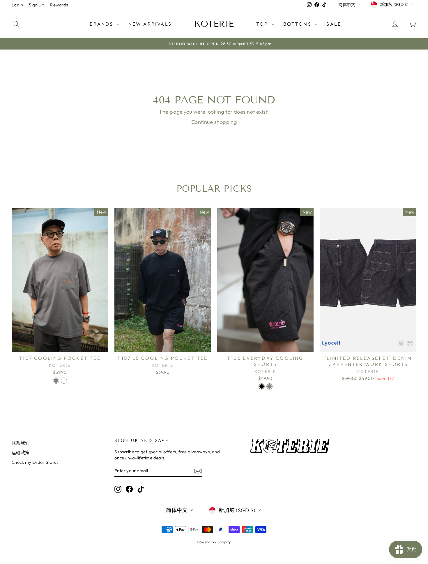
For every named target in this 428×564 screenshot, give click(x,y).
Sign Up (36, 5)
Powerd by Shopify (214, 542)
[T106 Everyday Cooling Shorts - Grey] (269, 386)
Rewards (59, 5)
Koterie (214, 24)
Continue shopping (214, 122)
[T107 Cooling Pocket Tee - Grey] (56, 380)
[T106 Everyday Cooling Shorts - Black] (261, 386)
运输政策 (21, 452)
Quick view (60, 346)
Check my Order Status (35, 462)
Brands (102, 24)
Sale (333, 24)
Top (263, 24)
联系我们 (21, 443)
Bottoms (298, 24)
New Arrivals (150, 24)
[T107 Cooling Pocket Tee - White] (64, 380)
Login (17, 5)
